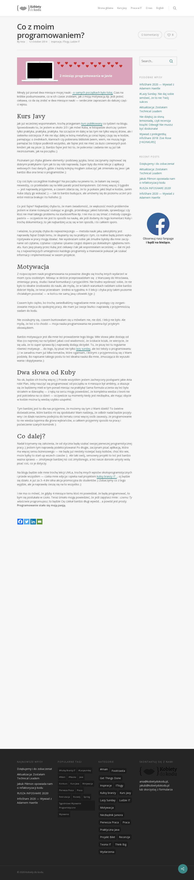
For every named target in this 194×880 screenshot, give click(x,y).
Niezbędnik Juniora (111, 815)
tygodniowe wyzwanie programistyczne (70, 805)
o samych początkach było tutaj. (92, 92)
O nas (149, 8)
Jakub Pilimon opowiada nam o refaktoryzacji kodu (157, 180)
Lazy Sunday (107, 800)
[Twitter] (27, 519)
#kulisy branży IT (67, 770)
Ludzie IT (75, 41)
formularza (166, 789)
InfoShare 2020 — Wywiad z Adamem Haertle (156, 86)
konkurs (63, 783)
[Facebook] (20, 519)
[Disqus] (97, 595)
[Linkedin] (33, 519)
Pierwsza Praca (109, 822)
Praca (126, 822)
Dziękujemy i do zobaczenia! (156, 163)
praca (79, 790)
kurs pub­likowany (91, 123)
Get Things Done (110, 778)
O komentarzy (150, 34)
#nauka (72, 777)
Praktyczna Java (109, 829)
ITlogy (66, 41)
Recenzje (124, 837)
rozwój (76, 797)
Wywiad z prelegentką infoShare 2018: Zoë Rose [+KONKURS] (155, 138)
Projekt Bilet (107, 837)
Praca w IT (136, 8)
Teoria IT (105, 844)
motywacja (87, 783)
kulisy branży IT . (107, 476)
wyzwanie (64, 814)
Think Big (120, 844)
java (81, 777)
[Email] (39, 519)
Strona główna (105, 8)
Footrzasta (118, 771)
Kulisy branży (108, 793)
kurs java (74, 783)
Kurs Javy (122, 8)
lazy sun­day (83, 348)
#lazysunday (84, 770)
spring (87, 797)
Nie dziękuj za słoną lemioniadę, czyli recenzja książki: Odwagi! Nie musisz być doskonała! (156, 122)
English (160, 8)
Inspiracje (56, 41)
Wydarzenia (107, 852)
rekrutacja (64, 797)
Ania (22, 41)
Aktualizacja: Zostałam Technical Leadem (153, 109)
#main (62, 777)
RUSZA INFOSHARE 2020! (155, 188)
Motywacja (107, 807)
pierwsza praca (66, 790)
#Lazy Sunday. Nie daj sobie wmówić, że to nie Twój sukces (156, 98)
